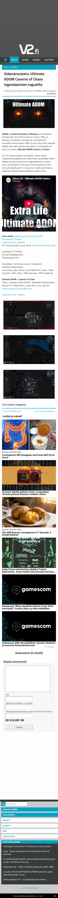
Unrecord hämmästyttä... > (45, 411)
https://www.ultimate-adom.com (17, 288)
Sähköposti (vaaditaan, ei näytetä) (19, 703)
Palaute (6, 825)
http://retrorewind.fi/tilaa (43, 245)
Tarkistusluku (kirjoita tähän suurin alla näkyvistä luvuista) (28, 711)
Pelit (14, 59)
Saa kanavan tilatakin (12, 239)
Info (5, 831)
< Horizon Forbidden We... (12, 411)
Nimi (7, 694)
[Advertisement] (29, 765)
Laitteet (49, 59)
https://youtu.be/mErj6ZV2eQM (28, 236)
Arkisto (6, 820)
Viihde (25, 59)
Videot (37, 59)
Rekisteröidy (9, 814)
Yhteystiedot (9, 836)
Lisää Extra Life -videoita (13, 242)
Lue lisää (39, 896)
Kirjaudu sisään (10, 809)
